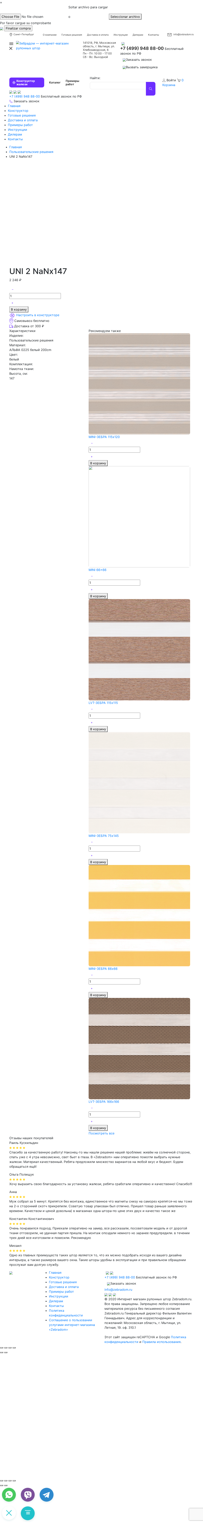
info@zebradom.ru (183, 34)
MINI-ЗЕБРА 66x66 (103, 969)
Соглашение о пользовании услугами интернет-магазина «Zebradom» (72, 1324)
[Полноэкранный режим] (9, 1347)
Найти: (95, 78)
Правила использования (161, 1342)
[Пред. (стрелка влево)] (1, 1485)
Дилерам (138, 34)
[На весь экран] (9, 1480)
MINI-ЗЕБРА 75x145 (104, 836)
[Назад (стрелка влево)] (1, 1352)
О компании (49, 34)
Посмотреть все (101, 1133)
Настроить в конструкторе (37, 315)
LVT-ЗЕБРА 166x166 (104, 1102)
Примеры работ (72, 82)
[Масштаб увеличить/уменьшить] (14, 1347)
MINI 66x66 (97, 570)
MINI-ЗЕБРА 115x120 (104, 437)
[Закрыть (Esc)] (1, 1347)
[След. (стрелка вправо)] (5, 1485)
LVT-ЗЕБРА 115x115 (103, 703)
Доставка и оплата (98, 34)
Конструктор (18, 111)
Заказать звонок (139, 60)
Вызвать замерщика (142, 67)
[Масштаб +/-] (14, 1480)
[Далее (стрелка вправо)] (5, 1352)
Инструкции (121, 34)
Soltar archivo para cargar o (88, 12)
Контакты (153, 34)
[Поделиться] (5, 1347)
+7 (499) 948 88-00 (142, 48)
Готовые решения (71, 34)
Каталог (55, 82)
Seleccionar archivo (125, 17)
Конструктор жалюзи (25, 82)
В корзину (19, 309)
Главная (14, 106)
